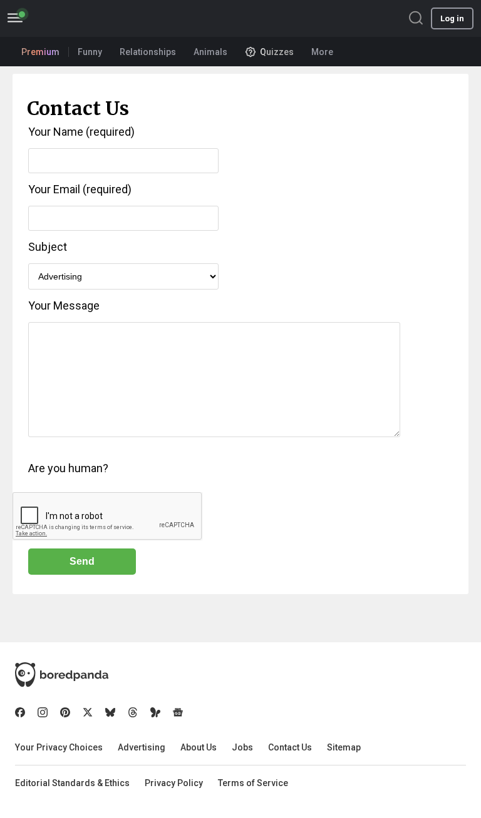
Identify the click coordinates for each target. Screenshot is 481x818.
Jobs (242, 747)
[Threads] (133, 712)
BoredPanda (74, 18)
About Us (198, 747)
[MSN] (155, 712)
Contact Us (290, 747)
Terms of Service (253, 783)
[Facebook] (20, 712)
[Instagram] (43, 712)
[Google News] (178, 712)
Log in (452, 18)
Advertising (141, 747)
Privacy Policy (174, 783)
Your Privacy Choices (59, 747)
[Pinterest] (65, 712)
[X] (88, 712)
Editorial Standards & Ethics (72, 783)
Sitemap (344, 747)
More (322, 52)
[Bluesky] (110, 712)
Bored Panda (61, 674)
